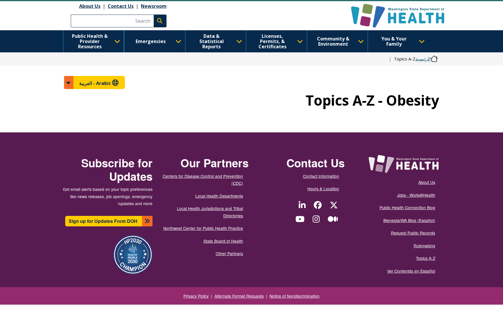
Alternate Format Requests (239, 296)
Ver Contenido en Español (411, 271)
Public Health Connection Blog (407, 207)
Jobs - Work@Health (416, 195)
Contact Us (121, 6)
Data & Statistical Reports (211, 41)
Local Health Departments (219, 196)
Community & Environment (333, 41)
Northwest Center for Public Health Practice (203, 228)
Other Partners (229, 253)
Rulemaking (424, 245)
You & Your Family (394, 41)
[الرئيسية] (392, 15)
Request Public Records (413, 233)
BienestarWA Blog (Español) (409, 220)
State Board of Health (223, 241)
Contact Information (321, 176)
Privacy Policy (196, 296)
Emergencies (151, 41)
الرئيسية (423, 59)
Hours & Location (323, 188)
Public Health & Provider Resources (90, 41)
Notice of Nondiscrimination (295, 296)
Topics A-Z (425, 258)
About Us (89, 6)
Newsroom (154, 6)
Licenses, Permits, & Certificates (272, 41)
